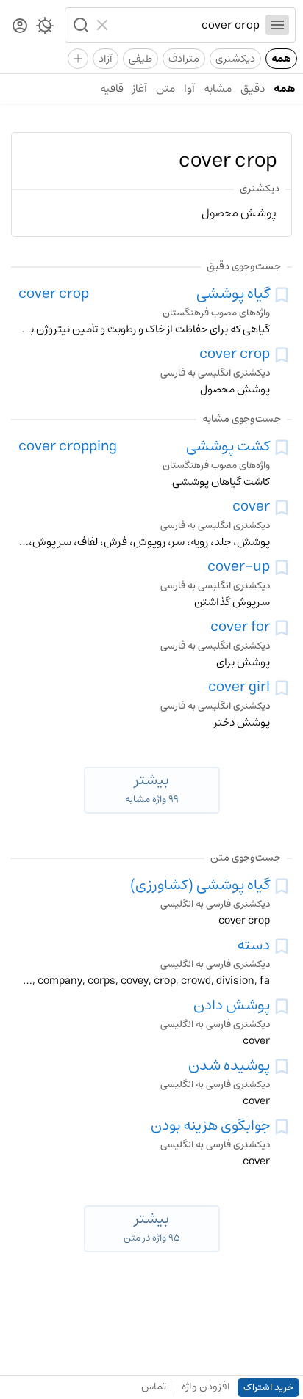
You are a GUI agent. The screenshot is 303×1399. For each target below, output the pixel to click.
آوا (189, 88)
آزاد (106, 58)
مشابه (218, 88)
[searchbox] (187, 25)
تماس (153, 1386)
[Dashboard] (19, 26)
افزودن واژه (206, 1386)
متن (165, 88)
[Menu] (277, 25)
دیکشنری (235, 58)
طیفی (140, 58)
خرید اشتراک (268, 1387)
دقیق (252, 88)
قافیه (112, 88)
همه (281, 58)
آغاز (139, 88)
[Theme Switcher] (44, 28)
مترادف (183, 58)
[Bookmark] (281, 295)
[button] (79, 24)
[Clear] (104, 24)
